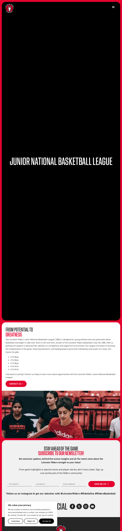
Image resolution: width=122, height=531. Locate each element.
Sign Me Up (100, 484)
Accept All (47, 521)
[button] (113, 7)
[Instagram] (86, 506)
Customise (15, 521)
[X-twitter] (79, 506)
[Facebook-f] (72, 506)
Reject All (31, 521)
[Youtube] (92, 506)
